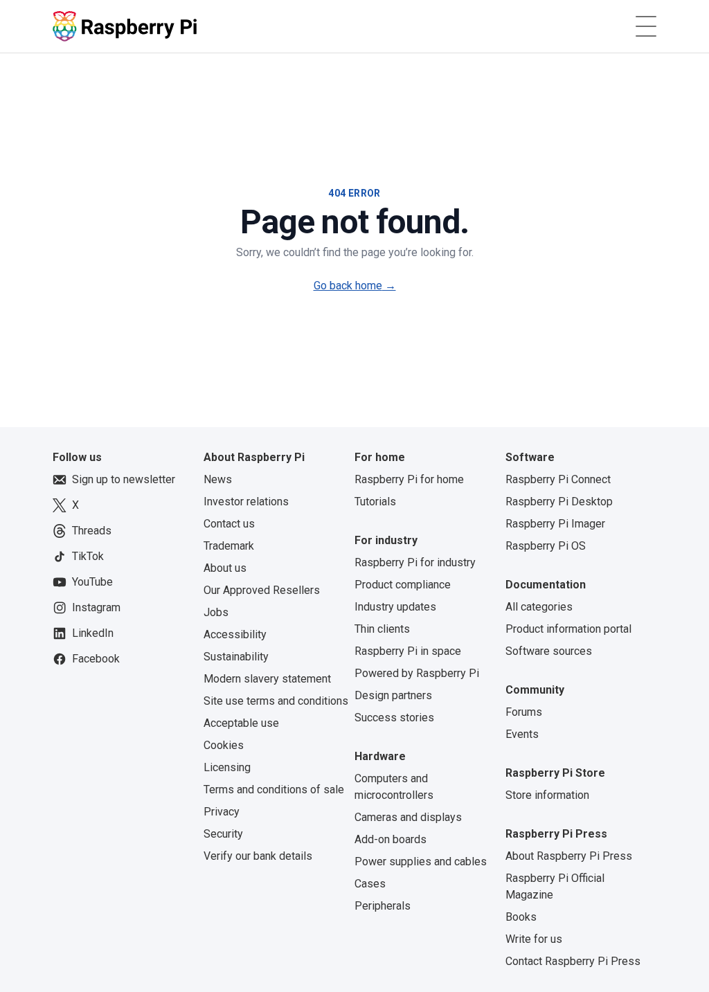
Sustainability (236, 656)
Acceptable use (241, 723)
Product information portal (568, 628)
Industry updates (395, 606)
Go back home (355, 285)
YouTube (92, 581)
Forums (523, 712)
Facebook (96, 658)
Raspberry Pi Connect (558, 479)
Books (521, 916)
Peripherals (382, 905)
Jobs (216, 612)
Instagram (96, 607)
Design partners (393, 695)
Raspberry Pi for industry (415, 562)
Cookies (224, 745)
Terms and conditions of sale (274, 789)
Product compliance (402, 584)
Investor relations (246, 501)
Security (223, 833)
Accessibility (235, 634)
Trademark (229, 545)
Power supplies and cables (420, 861)
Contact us (229, 523)
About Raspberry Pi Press (568, 856)
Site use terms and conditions (276, 700)
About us (225, 568)
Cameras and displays (408, 817)
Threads (91, 530)
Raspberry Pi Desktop (559, 501)
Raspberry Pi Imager (555, 523)
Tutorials (375, 501)
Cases (370, 883)
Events (522, 734)
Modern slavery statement (267, 678)
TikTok (88, 556)
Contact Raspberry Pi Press (572, 961)
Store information (547, 795)
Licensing (227, 767)
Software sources (548, 651)
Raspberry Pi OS (545, 545)
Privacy (222, 811)
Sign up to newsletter (123, 479)
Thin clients (382, 628)
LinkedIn (93, 633)
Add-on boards (390, 839)
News (218, 479)
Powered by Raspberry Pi (416, 673)
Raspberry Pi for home (409, 479)
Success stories (394, 717)
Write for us (533, 939)
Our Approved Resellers (262, 590)
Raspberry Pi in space (407, 651)
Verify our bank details (258, 856)
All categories (539, 606)
